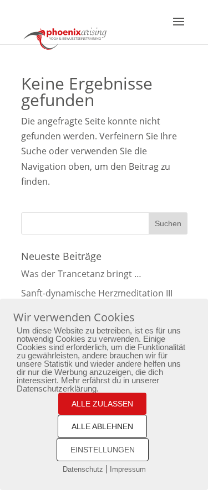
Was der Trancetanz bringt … (81, 274)
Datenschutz (83, 469)
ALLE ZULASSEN (102, 403)
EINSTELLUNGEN (102, 449)
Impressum (128, 469)
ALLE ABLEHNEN (102, 426)
